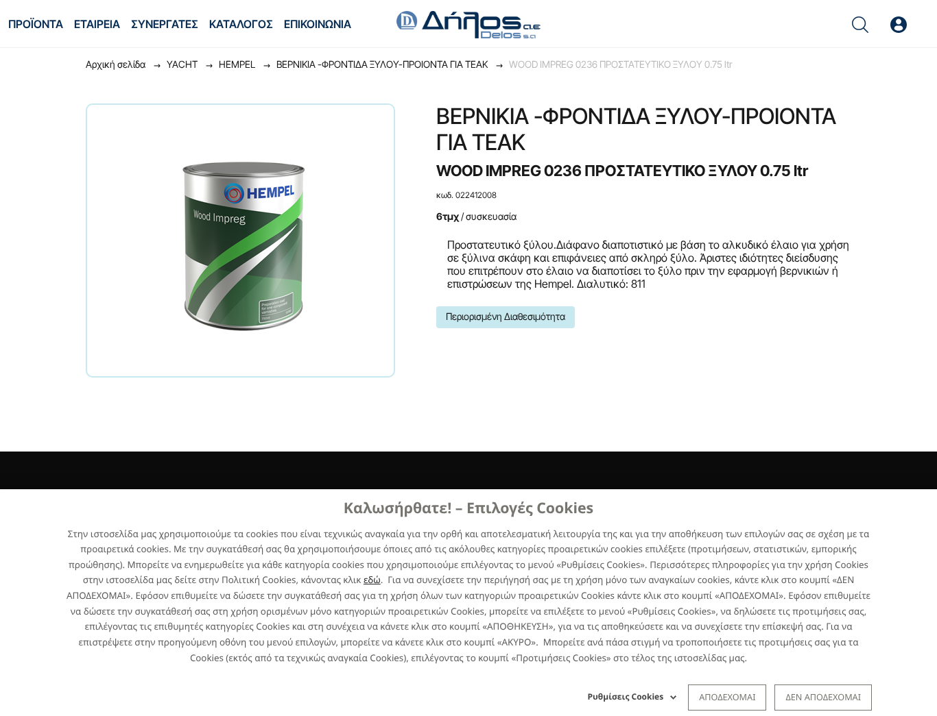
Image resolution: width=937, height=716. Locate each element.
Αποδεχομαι (727, 697)
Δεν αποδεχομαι (823, 697)
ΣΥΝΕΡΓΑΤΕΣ (164, 24)
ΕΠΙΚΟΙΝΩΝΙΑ (317, 24)
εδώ (372, 579)
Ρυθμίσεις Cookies (626, 696)
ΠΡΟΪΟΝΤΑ (35, 24)
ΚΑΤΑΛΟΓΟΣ (241, 24)
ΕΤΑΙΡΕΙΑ (97, 24)
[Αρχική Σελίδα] (468, 23)
